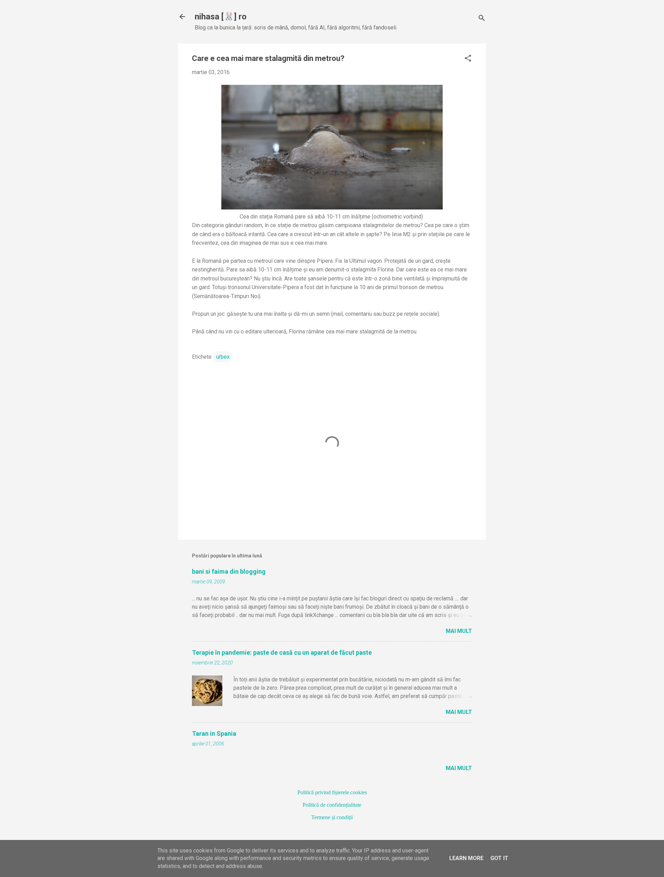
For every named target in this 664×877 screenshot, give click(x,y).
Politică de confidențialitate (332, 805)
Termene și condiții (332, 817)
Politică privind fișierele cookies (332, 792)
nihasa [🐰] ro (221, 16)
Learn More (466, 858)
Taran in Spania (214, 733)
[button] (468, 59)
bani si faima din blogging (229, 571)
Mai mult (459, 631)
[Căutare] (482, 18)
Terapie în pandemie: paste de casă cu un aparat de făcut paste (282, 652)
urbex (223, 357)
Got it (499, 858)
